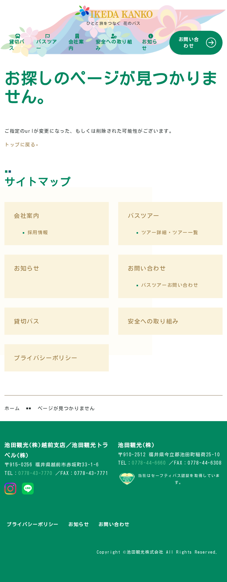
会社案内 (76, 45)
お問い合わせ (189, 42)
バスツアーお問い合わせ (170, 285)
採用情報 (37, 232)
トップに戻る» (21, 144)
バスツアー (46, 45)
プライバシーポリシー (46, 358)
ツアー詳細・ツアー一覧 (170, 232)
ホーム (12, 408)
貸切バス (17, 45)
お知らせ (150, 45)
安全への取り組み (114, 45)
